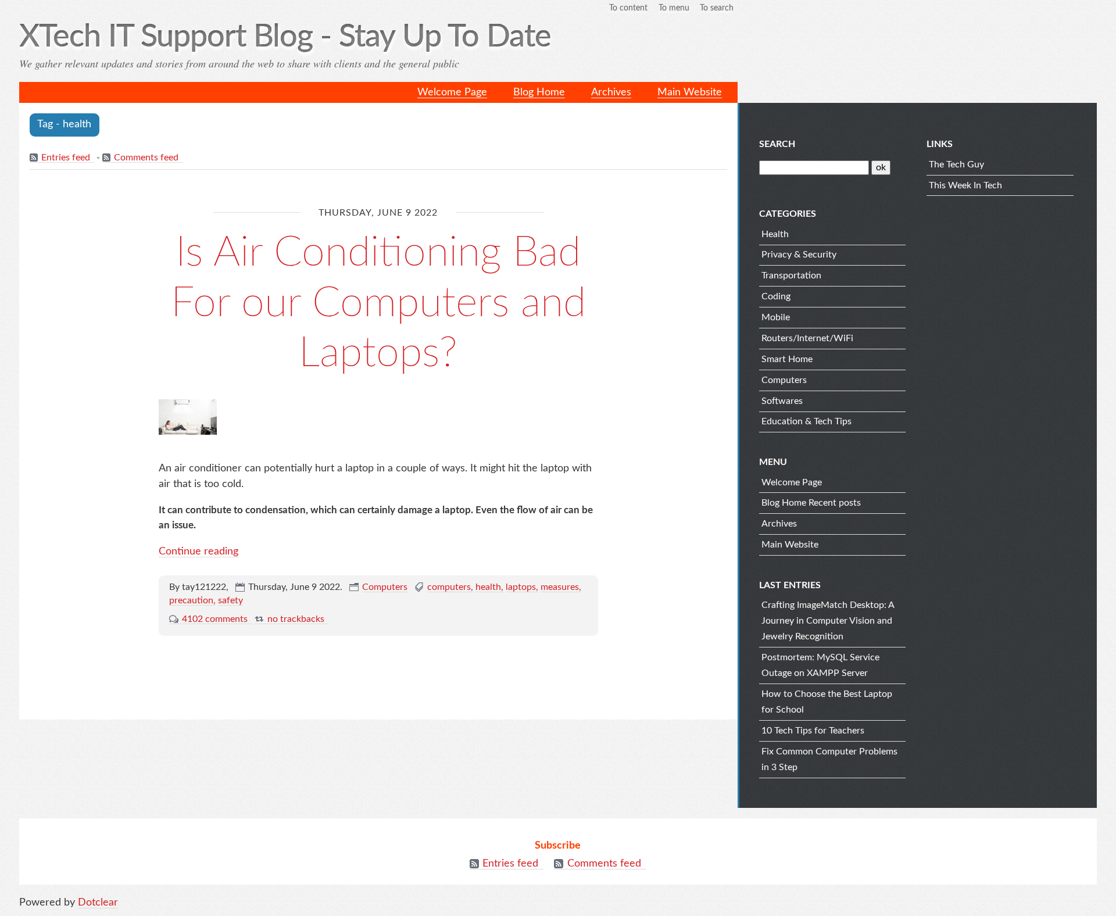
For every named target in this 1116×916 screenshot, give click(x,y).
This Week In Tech (965, 185)
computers (449, 587)
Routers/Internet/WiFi (807, 338)
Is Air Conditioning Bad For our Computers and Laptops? (378, 303)
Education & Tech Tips (806, 421)
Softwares (782, 401)
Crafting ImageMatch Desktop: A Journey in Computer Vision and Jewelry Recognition (827, 620)
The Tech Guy (956, 164)
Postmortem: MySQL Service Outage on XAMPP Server (820, 665)
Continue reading (198, 551)
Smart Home (787, 359)
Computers (384, 587)
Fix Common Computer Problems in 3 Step (829, 759)
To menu (674, 8)
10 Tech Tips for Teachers (812, 730)
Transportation (791, 275)
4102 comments (215, 619)
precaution (191, 600)
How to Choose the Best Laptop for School (826, 701)
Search (777, 144)
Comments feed (146, 157)
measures (560, 587)
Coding (776, 296)
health (488, 587)
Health (775, 234)
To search (717, 8)
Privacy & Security (798, 254)
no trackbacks (295, 619)
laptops (521, 587)
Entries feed (65, 157)
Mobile (775, 317)
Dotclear (98, 902)
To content (628, 8)
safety (230, 600)
